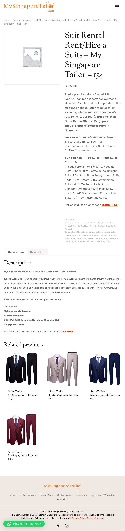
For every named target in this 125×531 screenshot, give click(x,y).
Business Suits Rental (89, 223)
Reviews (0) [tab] (37, 252)
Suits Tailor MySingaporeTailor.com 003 (23, 395)
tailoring (69, 241)
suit (85, 238)
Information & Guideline (103, 495)
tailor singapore (109, 238)
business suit (93, 232)
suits (90, 238)
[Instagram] (66, 525)
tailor (97, 238)
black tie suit (78, 232)
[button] (24, 524)
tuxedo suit (89, 241)
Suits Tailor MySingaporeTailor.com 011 (64, 395)
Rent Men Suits (92, 226)
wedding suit (103, 241)
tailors (78, 241)
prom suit (88, 235)
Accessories (81, 495)
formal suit (71, 235)
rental (103, 235)
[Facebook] (58, 525)
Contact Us (62, 499)
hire (80, 235)
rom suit (112, 235)
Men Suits (78, 226)
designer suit (108, 232)
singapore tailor (73, 238)
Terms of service (95, 518)
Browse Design (46, 495)
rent (96, 235)
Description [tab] (16, 252)
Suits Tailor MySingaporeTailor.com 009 (23, 455)
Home (13, 495)
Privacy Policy (79, 518)
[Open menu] (117, 6)
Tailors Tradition (28, 495)
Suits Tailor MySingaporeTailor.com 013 (105, 395)
